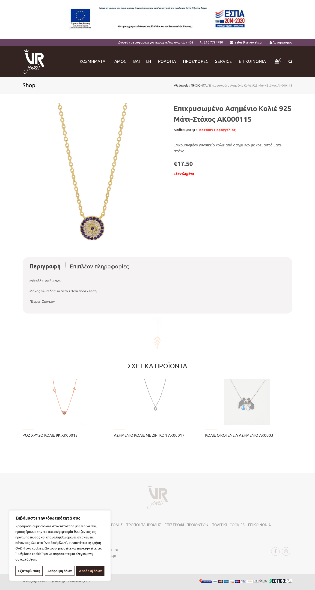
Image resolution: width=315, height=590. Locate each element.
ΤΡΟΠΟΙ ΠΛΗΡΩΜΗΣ (143, 525)
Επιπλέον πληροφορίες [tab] (99, 266)
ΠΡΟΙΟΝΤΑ (199, 85)
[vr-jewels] (34, 61)
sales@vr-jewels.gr (249, 42)
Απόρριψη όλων (60, 571)
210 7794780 (213, 42)
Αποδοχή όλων (90, 571)
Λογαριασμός (282, 42)
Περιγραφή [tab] (45, 266)
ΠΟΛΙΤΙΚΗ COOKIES (228, 525)
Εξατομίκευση (29, 571)
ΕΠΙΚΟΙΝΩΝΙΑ (259, 525)
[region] (60, 545)
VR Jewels (181, 85)
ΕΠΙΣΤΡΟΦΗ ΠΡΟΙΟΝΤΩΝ (186, 525)
